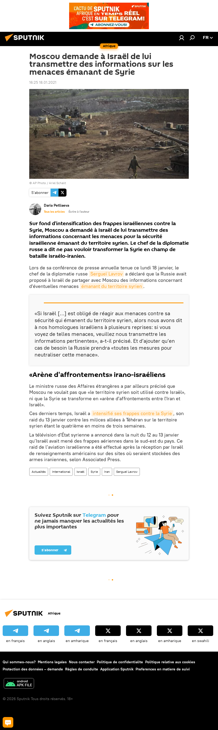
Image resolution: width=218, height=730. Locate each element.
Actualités (39, 472)
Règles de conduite (81, 669)
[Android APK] (19, 684)
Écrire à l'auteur (79, 211)
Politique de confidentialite (120, 662)
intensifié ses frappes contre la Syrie (132, 413)
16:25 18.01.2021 (42, 82)
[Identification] (181, 37)
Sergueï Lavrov (106, 274)
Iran (107, 472)
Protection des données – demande (33, 669)
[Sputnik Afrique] (26, 42)
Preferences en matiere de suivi (163, 669)
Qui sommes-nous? (19, 662)
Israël (80, 472)
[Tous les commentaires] (8, 722)
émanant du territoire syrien (111, 286)
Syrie (94, 472)
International (61, 472)
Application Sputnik (116, 669)
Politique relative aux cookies (170, 662)
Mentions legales (52, 662)
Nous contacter (82, 662)
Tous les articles (54, 211)
